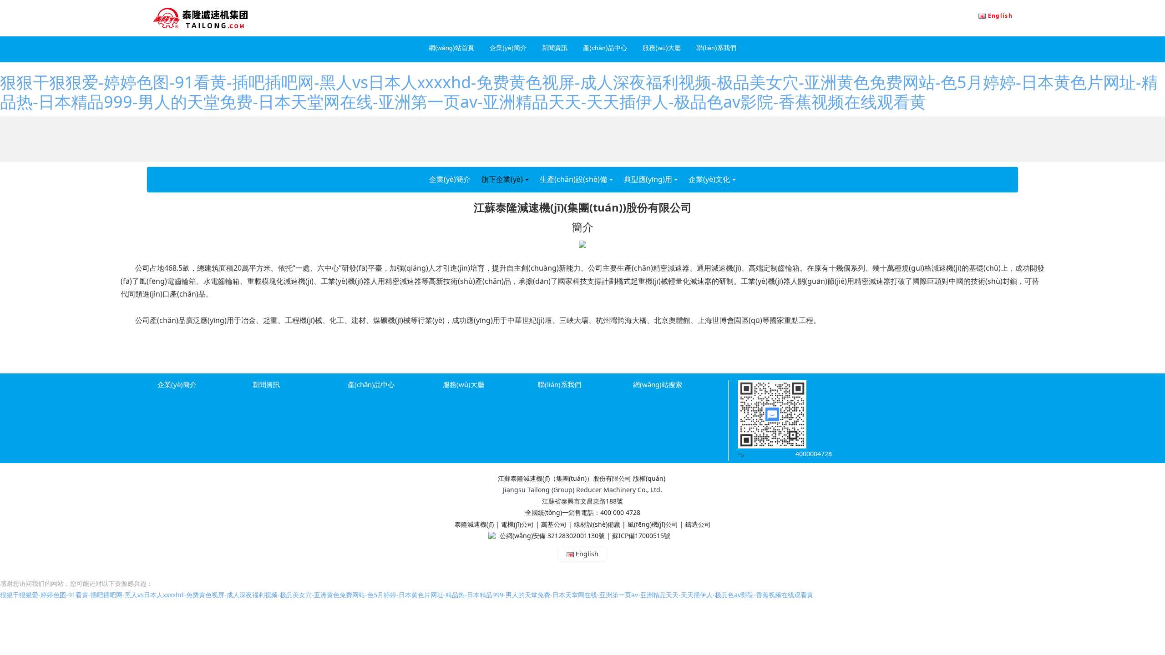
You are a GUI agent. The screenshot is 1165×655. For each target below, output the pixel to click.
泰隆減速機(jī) (474, 524)
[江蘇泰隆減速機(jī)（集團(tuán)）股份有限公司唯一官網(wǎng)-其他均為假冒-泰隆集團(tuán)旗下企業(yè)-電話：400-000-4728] (200, 18)
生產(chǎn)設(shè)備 (573, 179)
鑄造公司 (698, 524)
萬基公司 (554, 524)
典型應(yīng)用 (648, 179)
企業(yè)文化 (709, 179)
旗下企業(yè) (502, 179)
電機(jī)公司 (517, 524)
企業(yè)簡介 (450, 179)
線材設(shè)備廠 (597, 524)
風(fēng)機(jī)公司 (653, 524)
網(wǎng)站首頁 (451, 47)
